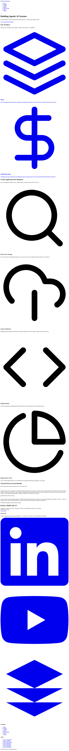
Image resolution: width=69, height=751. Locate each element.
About (4, 9)
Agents (4, 7)
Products (5, 4)
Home (4, 3)
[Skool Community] (34, 721)
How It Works (6, 8)
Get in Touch (3, 21)
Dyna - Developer (7, 743)
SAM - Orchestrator (7, 739)
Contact (5, 10)
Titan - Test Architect (7, 742)
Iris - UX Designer (7, 747)
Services (5, 5)
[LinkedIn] (34, 585)
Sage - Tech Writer (7, 745)
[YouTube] (34, 653)
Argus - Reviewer (7, 744)
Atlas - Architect (6, 740)
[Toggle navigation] (1, 13)
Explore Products (9, 21)
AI (8, 1)
